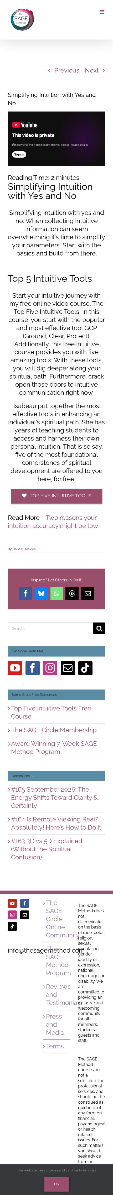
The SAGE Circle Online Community (56, 919)
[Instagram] (50, 668)
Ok (56, 1184)
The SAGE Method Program (56, 961)
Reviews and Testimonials (56, 995)
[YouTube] (15, 668)
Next (92, 70)
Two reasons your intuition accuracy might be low (53, 522)
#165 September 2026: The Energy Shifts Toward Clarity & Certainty (54, 797)
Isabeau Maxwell (25, 549)
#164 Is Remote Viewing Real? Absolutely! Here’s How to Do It (56, 823)
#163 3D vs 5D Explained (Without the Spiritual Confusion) (46, 849)
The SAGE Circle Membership (54, 730)
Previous (66, 70)
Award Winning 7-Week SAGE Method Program (54, 747)
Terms (55, 1046)
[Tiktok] (85, 668)
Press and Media (55, 1024)
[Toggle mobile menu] (102, 12)
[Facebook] (32, 668)
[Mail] (68, 668)
